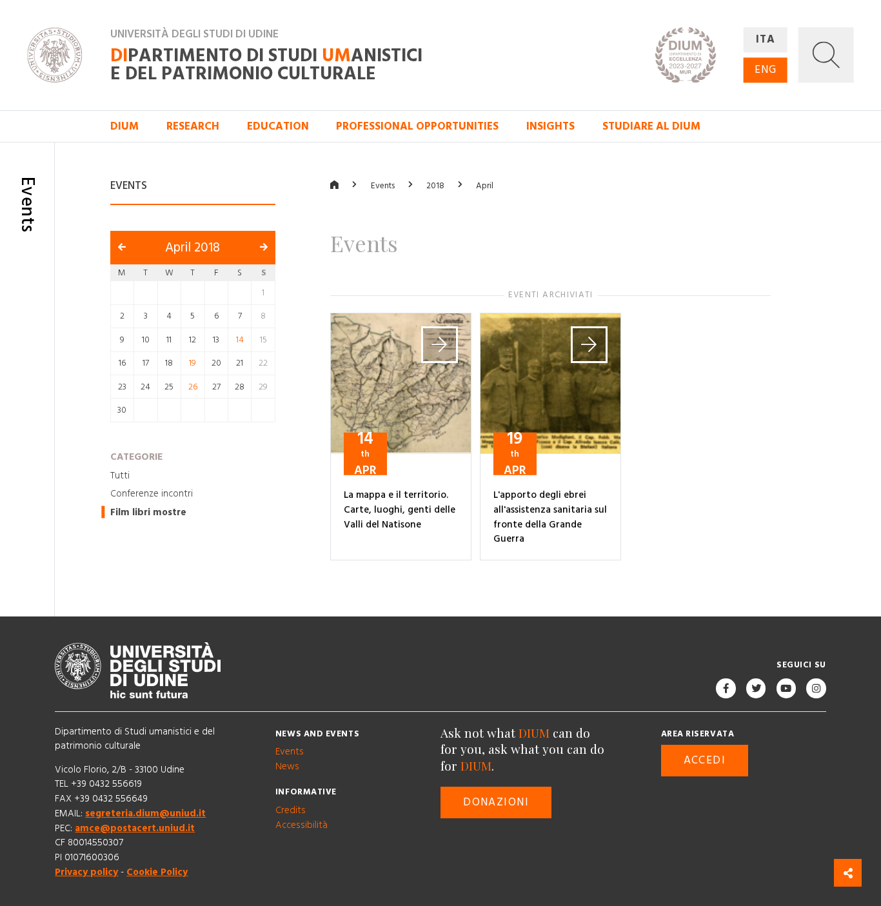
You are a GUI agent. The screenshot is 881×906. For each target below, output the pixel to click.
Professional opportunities (417, 126)
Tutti (120, 475)
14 (240, 340)
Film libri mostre (148, 512)
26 (192, 387)
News (287, 766)
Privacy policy (86, 872)
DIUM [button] (124, 126)
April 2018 (192, 248)
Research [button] (192, 126)
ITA (765, 40)
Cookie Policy (157, 872)
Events (383, 186)
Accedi (705, 760)
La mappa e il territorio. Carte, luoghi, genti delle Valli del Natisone (399, 509)
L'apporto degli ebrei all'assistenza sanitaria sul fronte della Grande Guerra (550, 517)
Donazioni (496, 802)
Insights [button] (550, 126)
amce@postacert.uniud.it (135, 828)
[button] (825, 55)
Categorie (136, 457)
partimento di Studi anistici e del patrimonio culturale (266, 64)
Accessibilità (301, 825)
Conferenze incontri (151, 494)
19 (192, 363)
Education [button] (278, 126)
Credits (290, 810)
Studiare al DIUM (651, 126)
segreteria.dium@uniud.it (145, 813)
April (484, 186)
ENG (766, 70)
